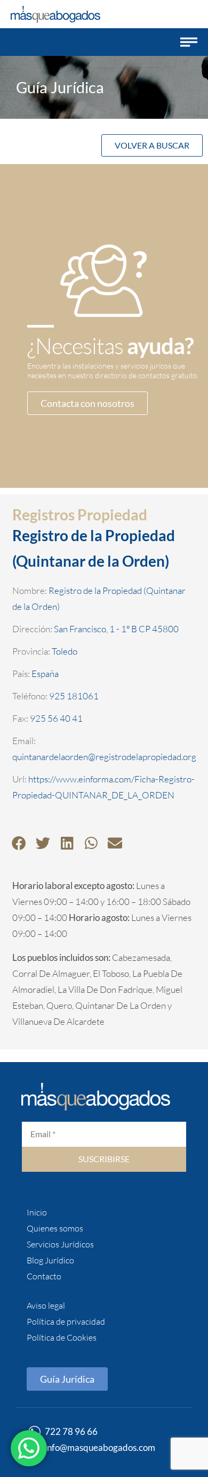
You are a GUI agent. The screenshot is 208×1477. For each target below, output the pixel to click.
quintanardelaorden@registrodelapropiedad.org (104, 756)
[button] (189, 42)
